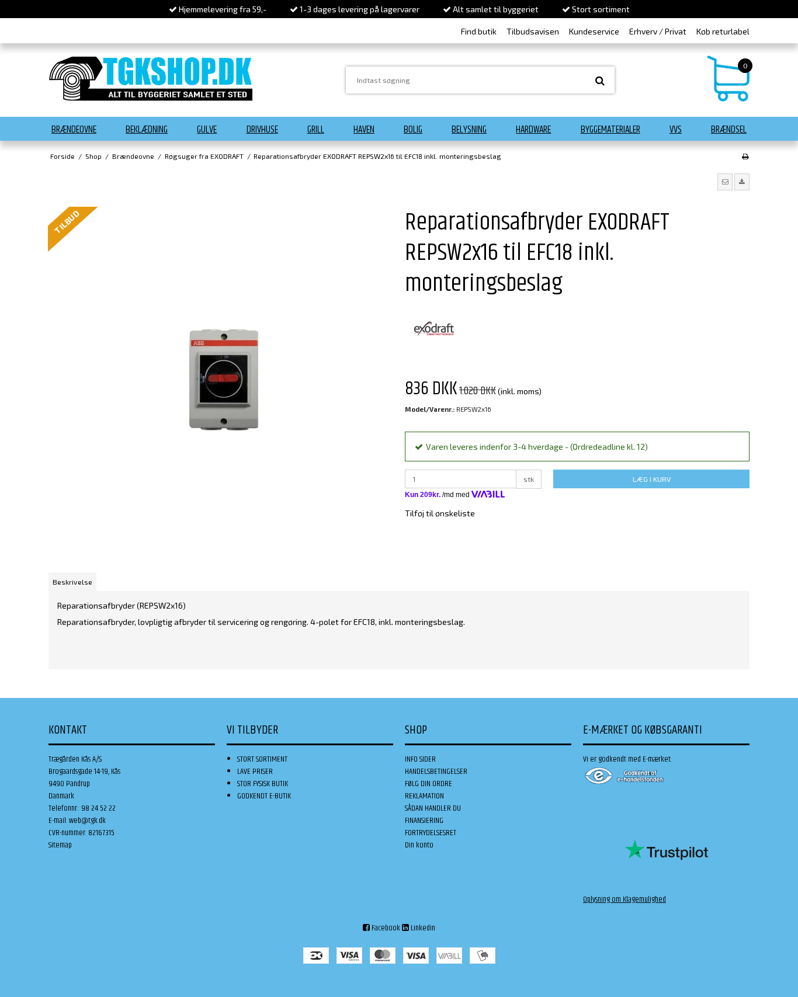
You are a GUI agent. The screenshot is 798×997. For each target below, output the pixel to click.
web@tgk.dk (87, 820)
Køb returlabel (723, 31)
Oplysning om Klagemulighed (624, 899)
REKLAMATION (424, 796)
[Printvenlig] (745, 156)
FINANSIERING (424, 820)
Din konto (419, 845)
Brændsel (729, 129)
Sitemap (60, 845)
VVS (675, 129)
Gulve (207, 129)
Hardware (533, 129)
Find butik (479, 31)
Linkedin (422, 928)
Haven (363, 129)
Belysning (469, 129)
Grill (315, 129)
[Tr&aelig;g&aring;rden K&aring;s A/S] (150, 78)
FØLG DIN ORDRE (428, 783)
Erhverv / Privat (657, 31)
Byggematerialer (610, 129)
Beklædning (147, 129)
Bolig (413, 129)
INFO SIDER (420, 759)
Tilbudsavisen (532, 31)
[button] (725, 181)
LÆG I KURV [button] (652, 479)
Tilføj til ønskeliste (440, 513)
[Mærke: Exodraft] (434, 329)
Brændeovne (73, 129)
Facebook (385, 928)
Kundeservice (594, 31)
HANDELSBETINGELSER (436, 771)
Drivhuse (262, 129)
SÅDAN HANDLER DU (433, 808)
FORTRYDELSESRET (430, 832)
